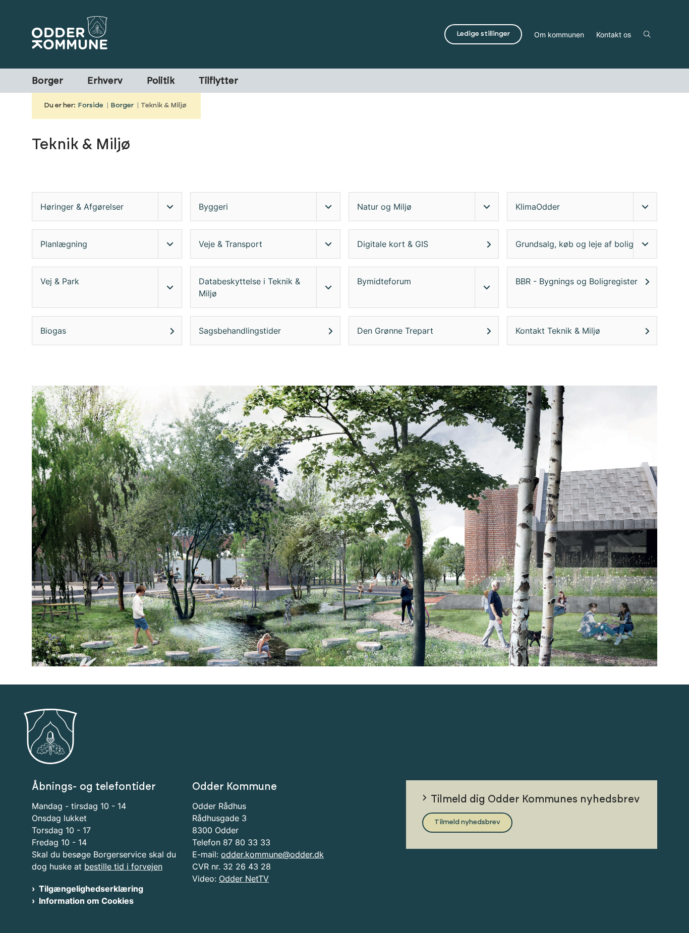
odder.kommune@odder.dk (272, 854)
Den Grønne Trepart (395, 331)
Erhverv (105, 81)
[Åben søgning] (647, 34)
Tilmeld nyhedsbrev (467, 822)
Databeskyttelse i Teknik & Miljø (249, 287)
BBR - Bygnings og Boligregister (576, 281)
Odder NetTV (244, 879)
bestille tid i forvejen (123, 866)
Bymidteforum (384, 281)
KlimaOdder (537, 207)
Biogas (53, 331)
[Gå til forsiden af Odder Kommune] (235, 34)
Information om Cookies (86, 901)
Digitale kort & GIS (392, 244)
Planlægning (63, 244)
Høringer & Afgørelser (82, 207)
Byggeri (213, 207)
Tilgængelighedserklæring (91, 889)
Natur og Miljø (384, 207)
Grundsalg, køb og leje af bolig (574, 244)
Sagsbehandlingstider (240, 331)
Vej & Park (59, 281)
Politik (161, 81)
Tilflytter (218, 81)
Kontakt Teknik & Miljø (557, 331)
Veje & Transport (230, 244)
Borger (47, 81)
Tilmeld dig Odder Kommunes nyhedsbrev (535, 799)
